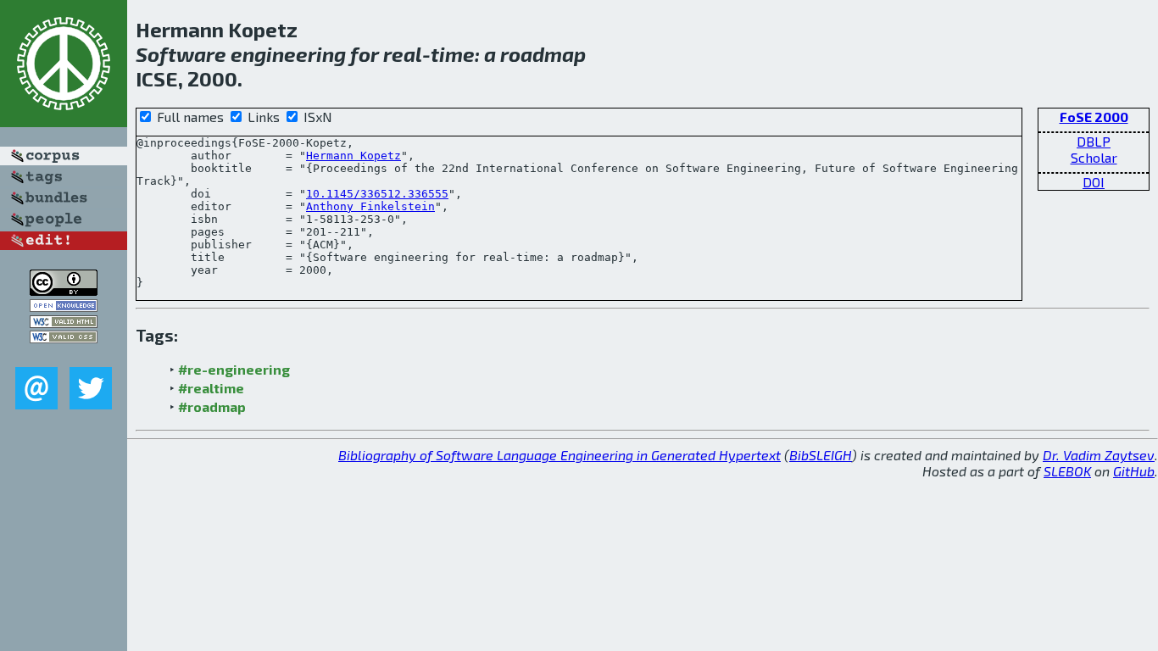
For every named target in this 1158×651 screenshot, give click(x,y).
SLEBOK (1067, 471)
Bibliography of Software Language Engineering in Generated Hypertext (559, 455)
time (453, 54)
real (402, 54)
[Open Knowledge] (63, 306)
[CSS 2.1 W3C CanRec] (63, 355)
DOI (1094, 182)
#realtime (211, 388)
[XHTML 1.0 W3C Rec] (63, 322)
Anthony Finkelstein (370, 206)
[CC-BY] (63, 290)
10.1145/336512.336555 (377, 193)
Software (181, 54)
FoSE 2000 (1094, 116)
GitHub (1134, 471)
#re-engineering (234, 369)
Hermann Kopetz (353, 155)
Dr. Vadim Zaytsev (1099, 455)
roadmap (543, 54)
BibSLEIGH (820, 455)
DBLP (1094, 141)
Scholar (1094, 157)
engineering (288, 54)
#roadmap (212, 406)
